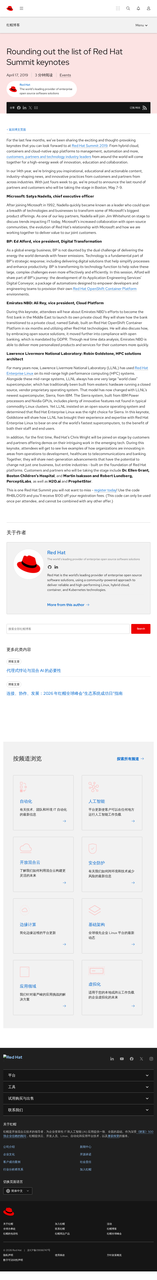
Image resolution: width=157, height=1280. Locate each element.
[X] (141, 1060)
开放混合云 (30, 862)
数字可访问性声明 (13, 1260)
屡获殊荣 (113, 1136)
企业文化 (9, 1154)
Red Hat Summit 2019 (90, 145)
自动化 (26, 801)
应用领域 (28, 986)
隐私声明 (8, 1255)
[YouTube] (121, 1060)
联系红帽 (60, 1228)
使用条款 (60, 1255)
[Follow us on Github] (49, 567)
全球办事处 (9, 1228)
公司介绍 (9, 1147)
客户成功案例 (11, 1162)
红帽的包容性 (10, 1233)
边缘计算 (28, 924)
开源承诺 (85, 1154)
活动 (109, 1224)
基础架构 (97, 924)
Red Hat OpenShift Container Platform (105, 288)
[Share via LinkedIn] (24, 107)
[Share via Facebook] (18, 107)
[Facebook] (131, 1060)
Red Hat (25, 85)
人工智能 (97, 801)
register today (105, 490)
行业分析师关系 (13, 1169)
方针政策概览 (114, 1255)
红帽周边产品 (62, 1233)
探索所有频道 (128, 758)
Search (141, 628)
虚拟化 (95, 984)
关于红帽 (8, 1224)
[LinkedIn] (112, 1060)
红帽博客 (13, 25)
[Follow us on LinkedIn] (56, 567)
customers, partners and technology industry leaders (49, 156)
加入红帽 (85, 1169)
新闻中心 (85, 1147)
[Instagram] (151, 1060)
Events (65, 75)
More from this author (65, 604)
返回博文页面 (17, 129)
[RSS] (144, 107)
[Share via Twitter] (30, 107)
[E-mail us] (36, 107)
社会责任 (85, 1162)
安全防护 (97, 863)
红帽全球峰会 (114, 1233)
